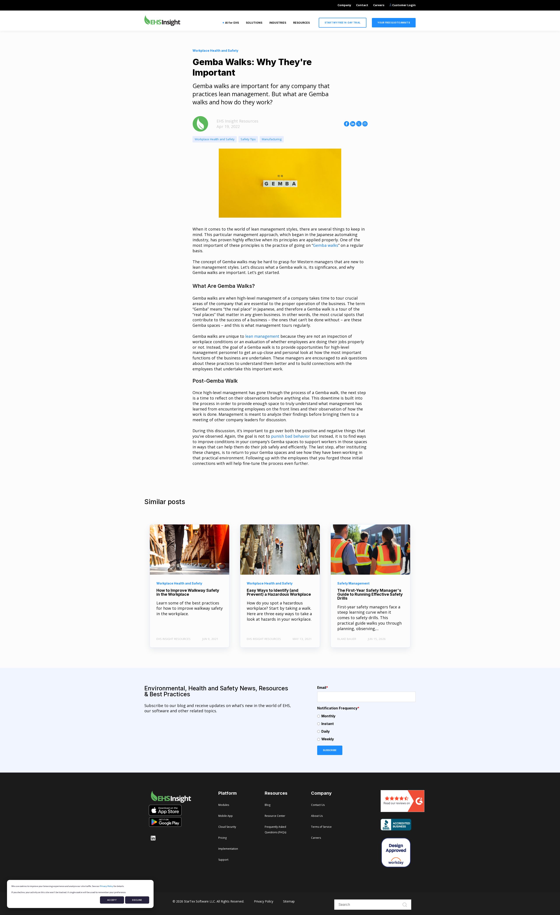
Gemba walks (325, 245)
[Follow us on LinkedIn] (153, 838)
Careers (378, 5)
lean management (262, 336)
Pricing (222, 838)
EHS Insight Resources (237, 121)
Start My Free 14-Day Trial (343, 22)
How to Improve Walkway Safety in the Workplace (187, 592)
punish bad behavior (290, 436)
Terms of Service (321, 827)
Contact (362, 5)
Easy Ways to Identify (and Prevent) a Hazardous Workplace (279, 592)
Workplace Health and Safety (214, 139)
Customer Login (404, 5)
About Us (317, 816)
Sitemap (289, 901)
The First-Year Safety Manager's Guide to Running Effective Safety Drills (370, 594)
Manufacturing (272, 139)
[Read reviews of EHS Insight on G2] (402, 810)
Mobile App (225, 816)
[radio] (366, 716)
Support (223, 860)
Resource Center (275, 816)
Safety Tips (248, 139)
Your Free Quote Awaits (394, 22)
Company (344, 5)
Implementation (228, 849)
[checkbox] (366, 728)
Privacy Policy (106, 886)
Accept (112, 900)
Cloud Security (227, 827)
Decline (137, 900)
